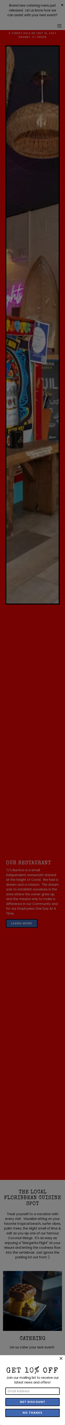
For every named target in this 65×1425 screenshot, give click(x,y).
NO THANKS (32, 1413)
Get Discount (32, 1402)
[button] (61, 1358)
